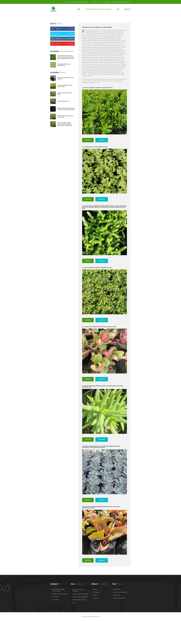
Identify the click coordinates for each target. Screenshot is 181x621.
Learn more (101, 140)
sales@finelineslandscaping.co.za (60, 593)
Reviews (95, 595)
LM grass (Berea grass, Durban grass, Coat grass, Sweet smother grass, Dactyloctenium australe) (65, 57)
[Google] (56, 2)
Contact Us (127, 9)
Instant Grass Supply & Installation (78, 590)
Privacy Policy (117, 595)
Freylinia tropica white (63, 101)
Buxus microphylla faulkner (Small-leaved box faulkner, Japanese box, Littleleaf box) (64, 124)
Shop (118, 9)
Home (78, 9)
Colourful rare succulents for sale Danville (98, 9)
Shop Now (88, 140)
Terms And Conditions (119, 598)
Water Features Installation (79, 599)
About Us (95, 589)
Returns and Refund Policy (120, 592)
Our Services (96, 592)
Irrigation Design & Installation (80, 597)
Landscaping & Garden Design (80, 594)
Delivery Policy (117, 589)
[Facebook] (50, 2)
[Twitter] (53, 2)
